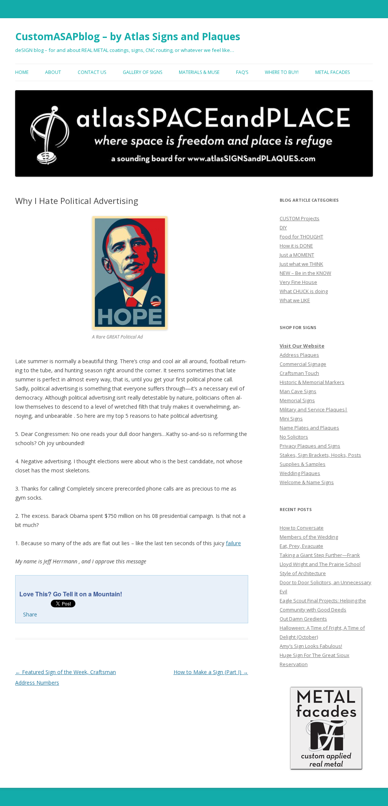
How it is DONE (296, 245)
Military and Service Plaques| (313, 409)
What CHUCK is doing (304, 291)
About (53, 72)
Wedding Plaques (300, 473)
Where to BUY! (282, 72)
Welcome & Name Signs (307, 482)
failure (233, 543)
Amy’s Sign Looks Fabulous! (311, 646)
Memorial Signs (297, 400)
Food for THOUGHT (301, 236)
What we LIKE (295, 300)
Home (21, 72)
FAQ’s (242, 72)
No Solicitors (294, 436)
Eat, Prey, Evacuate (301, 546)
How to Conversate (302, 527)
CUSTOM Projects (299, 218)
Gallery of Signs (142, 72)
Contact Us (92, 72)
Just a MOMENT (297, 254)
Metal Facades (332, 72)
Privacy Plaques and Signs (310, 445)
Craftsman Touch (299, 373)
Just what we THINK (301, 263)
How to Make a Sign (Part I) (211, 672)
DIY (283, 227)
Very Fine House (298, 282)
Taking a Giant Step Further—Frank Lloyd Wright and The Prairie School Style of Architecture (320, 564)
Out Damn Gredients (303, 618)
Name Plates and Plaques (309, 427)
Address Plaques (299, 354)
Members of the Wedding (309, 536)
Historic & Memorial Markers (312, 382)
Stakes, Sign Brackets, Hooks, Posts (320, 455)
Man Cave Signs (298, 391)
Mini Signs (291, 418)
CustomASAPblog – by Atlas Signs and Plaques (127, 36)
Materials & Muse (199, 72)
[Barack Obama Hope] (129, 327)
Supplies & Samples (302, 464)
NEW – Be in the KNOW (305, 273)
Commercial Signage (303, 364)
